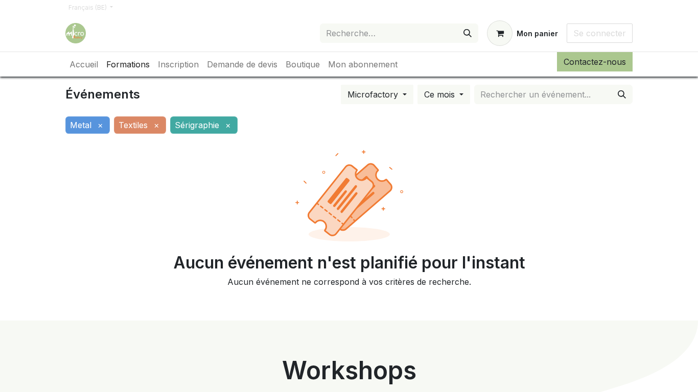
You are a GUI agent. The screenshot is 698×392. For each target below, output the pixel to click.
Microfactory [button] (374, 94)
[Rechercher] (467, 33)
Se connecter (599, 33)
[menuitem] (83, 64)
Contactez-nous (595, 62)
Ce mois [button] (440, 94)
